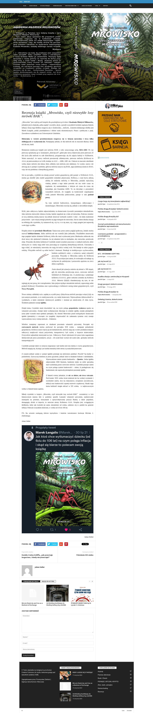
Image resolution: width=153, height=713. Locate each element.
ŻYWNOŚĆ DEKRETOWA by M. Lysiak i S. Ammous (81, 604)
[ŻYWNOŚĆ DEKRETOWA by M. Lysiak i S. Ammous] (82, 593)
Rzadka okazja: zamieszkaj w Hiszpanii (113, 276)
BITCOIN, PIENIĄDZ (45, 5)
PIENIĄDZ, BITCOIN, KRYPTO (108, 681)
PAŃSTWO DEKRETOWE (70, 5)
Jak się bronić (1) (104, 269)
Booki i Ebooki (33, 5)
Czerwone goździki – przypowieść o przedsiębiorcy (112, 235)
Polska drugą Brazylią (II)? (108, 216)
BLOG (24, 5)
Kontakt (27, 1)
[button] (130, 5)
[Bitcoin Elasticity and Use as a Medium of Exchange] (33, 593)
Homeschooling (103, 688)
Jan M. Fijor (101, 204)
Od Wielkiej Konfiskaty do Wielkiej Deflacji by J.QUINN (56, 604)
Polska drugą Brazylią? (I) (108, 292)
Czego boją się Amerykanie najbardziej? (114, 201)
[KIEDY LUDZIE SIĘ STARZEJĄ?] (65, 675)
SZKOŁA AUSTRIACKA (87, 5)
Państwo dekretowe (104, 675)
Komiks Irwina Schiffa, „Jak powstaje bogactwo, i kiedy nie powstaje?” (37, 556)
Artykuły (100, 671)
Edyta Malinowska (104, 211)
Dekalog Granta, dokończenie (110, 299)
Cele (20, 1)
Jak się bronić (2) (104, 261)
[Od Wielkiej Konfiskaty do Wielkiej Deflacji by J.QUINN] (57, 593)
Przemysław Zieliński (43, 679)
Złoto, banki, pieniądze (105, 685)
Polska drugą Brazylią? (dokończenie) (113, 209)
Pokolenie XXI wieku (84, 555)
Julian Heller (29, 90)
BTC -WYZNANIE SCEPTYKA (108, 253)
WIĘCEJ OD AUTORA (48, 581)
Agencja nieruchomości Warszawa (33, 682)
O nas (96, 5)
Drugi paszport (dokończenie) (110, 284)
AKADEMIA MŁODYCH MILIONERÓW (31, 81)
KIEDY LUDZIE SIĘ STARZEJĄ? (83, 672)
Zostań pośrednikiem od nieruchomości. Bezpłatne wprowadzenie (114, 225)
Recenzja (55, 81)
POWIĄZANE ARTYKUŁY (31, 581)
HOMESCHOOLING (57, 5)
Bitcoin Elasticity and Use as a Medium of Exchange (32, 604)
